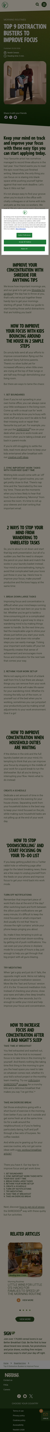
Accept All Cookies (25, 242)
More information (21, 229)
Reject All (24, 249)
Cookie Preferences (24, 235)
